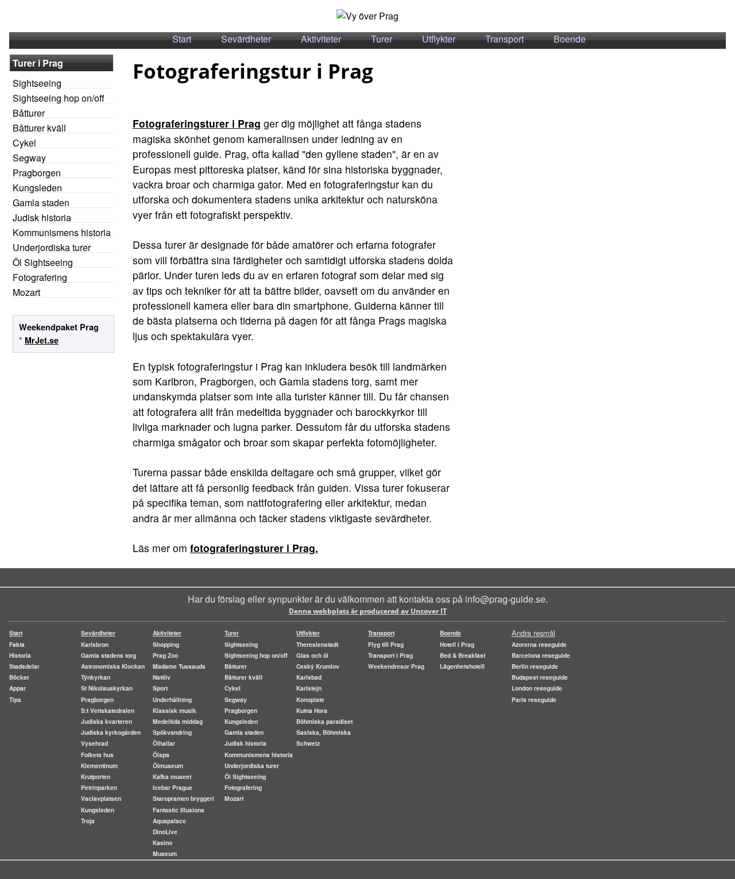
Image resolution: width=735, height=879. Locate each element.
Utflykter (438, 38)
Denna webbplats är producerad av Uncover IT (368, 611)
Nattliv (162, 677)
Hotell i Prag (457, 644)
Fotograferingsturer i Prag (197, 123)
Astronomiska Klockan (113, 666)
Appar (17, 688)
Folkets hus (97, 754)
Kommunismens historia (62, 232)
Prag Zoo (165, 655)
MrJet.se (42, 340)
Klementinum (99, 765)
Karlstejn (309, 688)
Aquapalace (169, 820)
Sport (160, 688)
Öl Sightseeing (43, 262)
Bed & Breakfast (462, 655)
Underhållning (172, 699)
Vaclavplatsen (101, 798)
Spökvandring (172, 732)
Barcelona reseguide (541, 655)
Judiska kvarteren (106, 721)
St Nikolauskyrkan (107, 688)
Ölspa (161, 754)
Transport (504, 38)
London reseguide (537, 688)
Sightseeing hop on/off (59, 98)
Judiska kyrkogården (111, 732)
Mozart (26, 292)
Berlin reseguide (535, 666)
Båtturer (29, 112)
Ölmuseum (168, 765)
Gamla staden (41, 202)
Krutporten (95, 776)
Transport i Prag (390, 655)
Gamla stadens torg (108, 655)
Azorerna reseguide (539, 644)
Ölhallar (164, 743)
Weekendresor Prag (396, 666)
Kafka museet (172, 776)
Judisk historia (42, 217)
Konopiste (310, 699)
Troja (88, 820)
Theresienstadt (317, 644)
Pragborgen (37, 172)
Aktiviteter (321, 38)
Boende (570, 38)
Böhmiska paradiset (324, 721)
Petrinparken (99, 787)
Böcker (19, 677)
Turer (381, 38)
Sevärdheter (246, 38)
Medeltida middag (178, 721)
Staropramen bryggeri (183, 798)
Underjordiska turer (52, 247)
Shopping (166, 644)
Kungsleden (37, 187)
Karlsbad (309, 677)
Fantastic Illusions (178, 809)
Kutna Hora (311, 710)
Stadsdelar (24, 666)
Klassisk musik (174, 710)
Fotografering (40, 277)
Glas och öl (312, 655)
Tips (15, 699)
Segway (29, 157)
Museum (165, 853)
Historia (20, 655)
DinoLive (165, 831)
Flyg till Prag (386, 644)
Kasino (162, 842)
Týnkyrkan (95, 677)
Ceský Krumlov (317, 666)
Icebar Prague (172, 787)
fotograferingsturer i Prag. (254, 548)
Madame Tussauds (179, 666)
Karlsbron (95, 644)
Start (181, 38)
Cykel (24, 142)
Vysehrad (94, 743)
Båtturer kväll (39, 127)
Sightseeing (37, 83)
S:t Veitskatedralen (107, 710)
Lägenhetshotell (462, 666)
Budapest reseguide (540, 677)
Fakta (17, 644)
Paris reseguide (534, 699)
